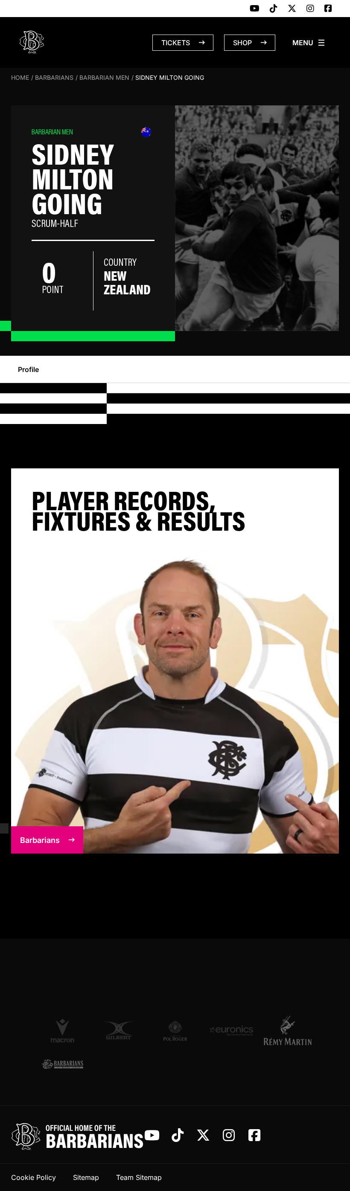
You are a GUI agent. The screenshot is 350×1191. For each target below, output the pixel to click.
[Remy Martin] (288, 1030)
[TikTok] (273, 9)
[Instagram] (310, 9)
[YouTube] (255, 9)
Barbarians (54, 77)
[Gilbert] (119, 1031)
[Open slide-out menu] (309, 42)
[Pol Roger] (175, 1031)
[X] (292, 9)
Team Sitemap (139, 1177)
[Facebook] (328, 9)
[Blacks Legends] (62, 1064)
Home (20, 77)
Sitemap (86, 1177)
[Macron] (62, 1030)
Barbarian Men (104, 77)
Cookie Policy (33, 1177)
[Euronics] (231, 1031)
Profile (28, 369)
